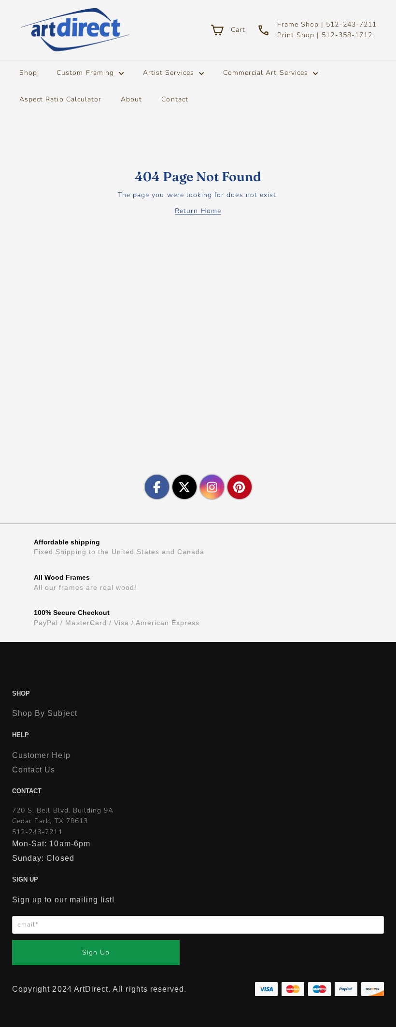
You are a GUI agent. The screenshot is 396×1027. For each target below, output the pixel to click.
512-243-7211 (37, 832)
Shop (28, 72)
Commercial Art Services (267, 72)
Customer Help (41, 755)
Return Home (198, 210)
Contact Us (34, 770)
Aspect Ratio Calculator (60, 99)
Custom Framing (86, 72)
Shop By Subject (44, 713)
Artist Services (170, 72)
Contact (174, 99)
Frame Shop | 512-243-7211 (327, 24)
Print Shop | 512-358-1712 (324, 35)
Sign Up (96, 952)
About (131, 99)
